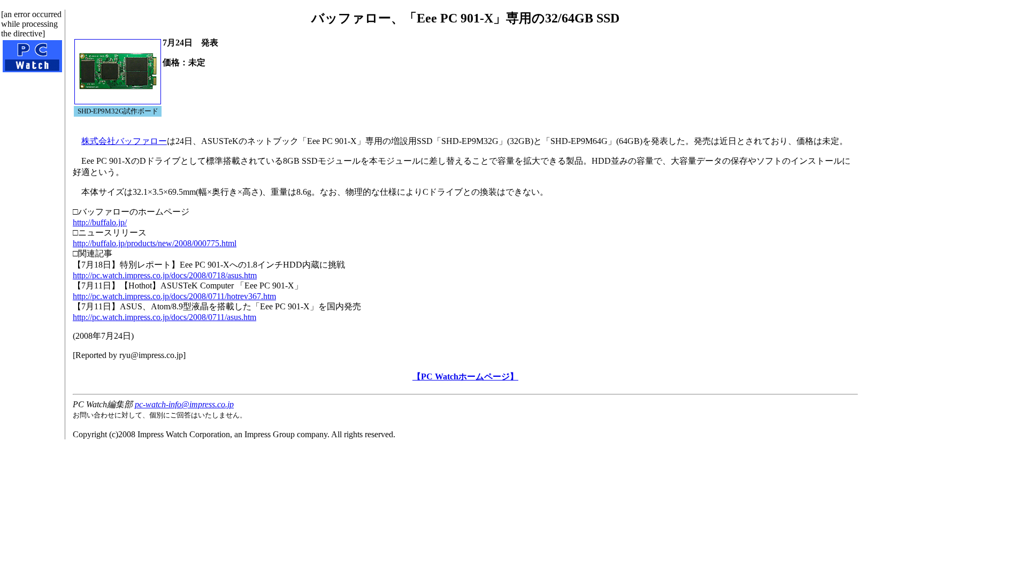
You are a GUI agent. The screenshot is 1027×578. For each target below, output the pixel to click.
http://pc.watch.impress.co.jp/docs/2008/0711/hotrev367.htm (174, 296)
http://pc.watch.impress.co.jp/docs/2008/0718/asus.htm (165, 275)
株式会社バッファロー (124, 141)
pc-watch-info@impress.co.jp (184, 404)
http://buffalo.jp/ (100, 222)
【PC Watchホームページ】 (465, 376)
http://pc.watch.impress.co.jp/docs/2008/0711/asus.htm (164, 317)
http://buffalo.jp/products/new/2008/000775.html (154, 243)
